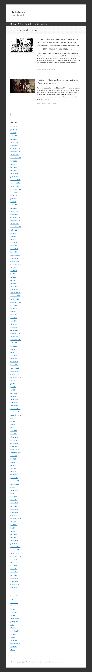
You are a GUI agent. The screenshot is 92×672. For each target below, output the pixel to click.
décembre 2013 (15, 578)
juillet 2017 (13, 459)
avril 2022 (13, 280)
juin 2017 (13, 462)
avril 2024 (13, 205)
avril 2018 (13, 431)
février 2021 (14, 324)
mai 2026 (13, 133)
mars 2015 (13, 537)
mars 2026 (13, 139)
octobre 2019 (14, 374)
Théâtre (20, 24)
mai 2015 (13, 531)
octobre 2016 (14, 487)
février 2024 (14, 211)
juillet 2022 (13, 271)
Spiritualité (28, 24)
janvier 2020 (14, 365)
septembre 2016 (15, 490)
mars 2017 (13, 471)
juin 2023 (13, 236)
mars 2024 (13, 208)
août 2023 (13, 230)
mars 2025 (13, 170)
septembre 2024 (15, 189)
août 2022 (13, 267)
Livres (54, 69)
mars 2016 (13, 500)
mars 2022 (13, 283)
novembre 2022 (15, 258)
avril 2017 (13, 468)
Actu (11, 600)
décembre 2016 (15, 481)
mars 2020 (13, 358)
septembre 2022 (15, 264)
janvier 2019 (14, 402)
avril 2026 (13, 136)
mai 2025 (13, 164)
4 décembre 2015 (42, 103)
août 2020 (13, 343)
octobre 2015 (14, 515)
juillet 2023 (13, 233)
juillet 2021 (13, 308)
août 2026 (13, 126)
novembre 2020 (15, 333)
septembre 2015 (15, 518)
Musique (13, 24)
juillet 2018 (13, 421)
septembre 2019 (15, 377)
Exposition (13, 612)
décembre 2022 (15, 255)
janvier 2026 (14, 145)
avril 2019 (13, 393)
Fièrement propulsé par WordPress (21, 662)
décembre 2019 (15, 368)
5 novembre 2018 (42, 69)
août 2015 (13, 522)
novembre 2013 (15, 581)
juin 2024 (13, 198)
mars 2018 (13, 434)
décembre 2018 (15, 405)
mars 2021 (13, 321)
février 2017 (14, 475)
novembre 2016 (15, 484)
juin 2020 (13, 349)
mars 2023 (13, 246)
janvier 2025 (14, 177)
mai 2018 (13, 427)
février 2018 (14, 437)
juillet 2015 (13, 525)
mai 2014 (13, 562)
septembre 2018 (15, 415)
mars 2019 (13, 396)
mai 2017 (13, 465)
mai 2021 (13, 315)
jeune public (14, 621)
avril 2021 (13, 318)
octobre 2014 (14, 553)
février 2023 (14, 249)
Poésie (12, 637)
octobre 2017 (14, 449)
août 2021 (13, 305)
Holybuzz (17, 12)
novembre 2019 (15, 371)
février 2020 (14, 362)
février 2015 (14, 540)
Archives (44, 24)
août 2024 (13, 192)
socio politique (15, 643)
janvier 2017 (14, 478)
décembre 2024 (15, 180)
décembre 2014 (15, 547)
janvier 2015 (14, 544)
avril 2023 (13, 242)
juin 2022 (13, 274)
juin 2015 (13, 528)
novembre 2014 (15, 550)
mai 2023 (13, 239)
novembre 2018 (15, 409)
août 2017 (13, 456)
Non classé (14, 631)
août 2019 (13, 380)
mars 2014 (13, 569)
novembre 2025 (15, 151)
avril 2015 (13, 534)
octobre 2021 (14, 299)
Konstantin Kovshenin (56, 662)
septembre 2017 (15, 453)
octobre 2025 (14, 155)
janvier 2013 (14, 587)
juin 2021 (13, 311)
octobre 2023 (14, 224)
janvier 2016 (14, 506)
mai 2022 (13, 277)
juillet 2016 (13, 493)
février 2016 (14, 503)
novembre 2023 (15, 220)
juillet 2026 (13, 129)
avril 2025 (13, 167)
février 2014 (14, 572)
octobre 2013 (14, 584)
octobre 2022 (14, 261)
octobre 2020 (14, 336)
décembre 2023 (15, 217)
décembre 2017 (15, 443)
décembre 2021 (15, 293)
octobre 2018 (14, 412)
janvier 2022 (14, 289)
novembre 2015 (15, 512)
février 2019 (14, 399)
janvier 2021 (14, 327)
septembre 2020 (15, 340)
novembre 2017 (15, 446)
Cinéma (12, 606)
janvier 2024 (14, 214)
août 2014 (13, 559)
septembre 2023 (15, 227)
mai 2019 (13, 390)
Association (14, 603)
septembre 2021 (15, 302)
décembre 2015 (15, 509)
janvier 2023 (14, 252)
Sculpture (13, 640)
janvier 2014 (14, 575)
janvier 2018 (14, 440)
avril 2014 (13, 565)
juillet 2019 (13, 384)
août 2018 (13, 418)
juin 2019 (13, 387)
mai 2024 (13, 202)
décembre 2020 (15, 330)
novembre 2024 (15, 183)
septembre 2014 (15, 556)
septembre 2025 (15, 158)
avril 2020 (13, 355)
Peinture (13, 634)
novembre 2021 (15, 296)
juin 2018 (13, 424)
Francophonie (14, 618)
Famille (36, 24)
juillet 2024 (13, 195)
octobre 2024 (14, 186)
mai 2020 (13, 352)
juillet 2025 (13, 161)
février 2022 (14, 286)
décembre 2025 (15, 148)
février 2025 (14, 173)
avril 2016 (13, 496)
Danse (12, 609)
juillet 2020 (13, 346)
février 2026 (14, 142)
